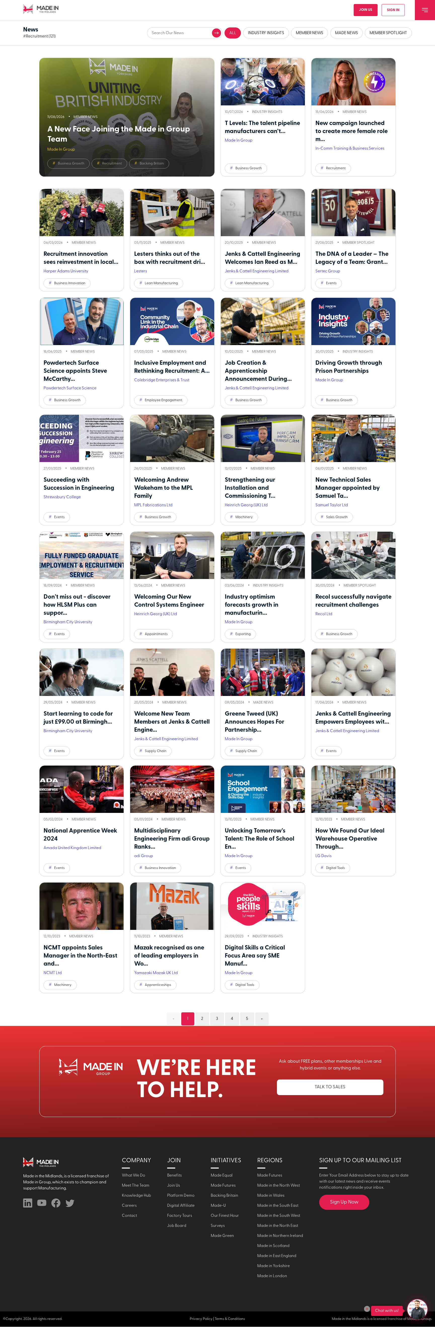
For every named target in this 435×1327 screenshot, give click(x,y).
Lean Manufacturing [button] (161, 283)
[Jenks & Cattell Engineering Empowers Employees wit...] (353, 672)
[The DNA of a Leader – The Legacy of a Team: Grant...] (353, 213)
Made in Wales (270, 1196)
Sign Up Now (344, 1202)
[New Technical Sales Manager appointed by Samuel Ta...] (353, 438)
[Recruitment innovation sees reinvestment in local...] (82, 213)
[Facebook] (55, 1203)
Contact (129, 1216)
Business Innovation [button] (69, 283)
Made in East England (276, 1256)
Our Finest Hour (225, 1216)
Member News (309, 33)
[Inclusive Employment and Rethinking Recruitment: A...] (172, 321)
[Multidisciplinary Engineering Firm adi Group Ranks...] (172, 789)
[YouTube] (41, 1203)
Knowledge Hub (136, 1196)
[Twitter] (70, 1203)
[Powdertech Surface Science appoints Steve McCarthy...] (82, 321)
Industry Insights (266, 33)
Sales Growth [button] (337, 517)
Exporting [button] (243, 634)
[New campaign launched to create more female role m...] (353, 82)
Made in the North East (277, 1226)
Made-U (218, 1206)
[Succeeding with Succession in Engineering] (82, 438)
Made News (346, 33)
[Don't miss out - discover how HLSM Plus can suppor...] (82, 555)
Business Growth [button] (71, 163)
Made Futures (223, 1186)
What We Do (133, 1176)
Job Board (176, 1226)
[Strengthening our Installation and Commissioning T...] (263, 438)
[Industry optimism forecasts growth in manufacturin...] (263, 555)
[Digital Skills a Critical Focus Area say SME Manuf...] (263, 906)
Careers (129, 1206)
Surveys (218, 1226)
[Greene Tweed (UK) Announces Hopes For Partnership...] (263, 672)
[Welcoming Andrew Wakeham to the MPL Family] (172, 438)
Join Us (365, 10)
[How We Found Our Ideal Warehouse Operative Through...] (353, 789)
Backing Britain (224, 1196)
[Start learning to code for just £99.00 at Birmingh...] (82, 672)
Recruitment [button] (112, 163)
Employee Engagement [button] (163, 400)
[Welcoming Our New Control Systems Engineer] (172, 555)
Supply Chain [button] (155, 751)
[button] (367, 1309)
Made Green (222, 1236)
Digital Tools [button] (335, 868)
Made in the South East (277, 1206)
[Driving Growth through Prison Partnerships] (353, 321)
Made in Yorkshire (273, 1266)
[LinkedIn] (27, 1203)
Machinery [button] (244, 517)
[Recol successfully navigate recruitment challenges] (353, 555)
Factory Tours (179, 1216)
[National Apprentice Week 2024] (82, 789)
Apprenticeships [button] (158, 985)
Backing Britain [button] (152, 163)
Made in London (272, 1276)
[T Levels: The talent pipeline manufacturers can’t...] (263, 82)
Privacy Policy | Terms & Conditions (217, 1319)
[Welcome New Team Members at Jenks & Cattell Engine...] (172, 672)
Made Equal (222, 1176)
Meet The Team (135, 1186)
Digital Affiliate (181, 1206)
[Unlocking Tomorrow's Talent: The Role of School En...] (263, 789)
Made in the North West (278, 1186)
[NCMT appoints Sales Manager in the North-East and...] (82, 906)
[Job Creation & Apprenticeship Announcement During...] (263, 321)
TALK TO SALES (330, 1087)
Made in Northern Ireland (280, 1236)
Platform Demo (181, 1196)
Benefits (174, 1176)
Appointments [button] (156, 634)
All (232, 33)
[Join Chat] (417, 1309)
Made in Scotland (273, 1246)
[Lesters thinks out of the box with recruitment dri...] (172, 213)
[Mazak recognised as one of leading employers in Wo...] (172, 906)
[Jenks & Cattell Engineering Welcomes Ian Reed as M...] (263, 213)
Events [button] (331, 283)
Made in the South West (278, 1216)
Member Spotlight (388, 33)
